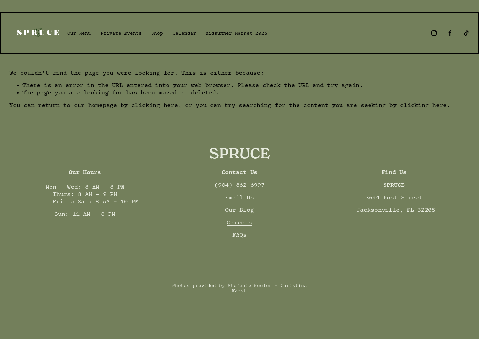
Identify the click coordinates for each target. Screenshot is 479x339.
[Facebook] (450, 33)
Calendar (184, 33)
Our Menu (79, 33)
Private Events (121, 33)
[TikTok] (466, 33)
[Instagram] (434, 33)
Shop (157, 33)
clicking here (154, 105)
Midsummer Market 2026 (236, 33)
